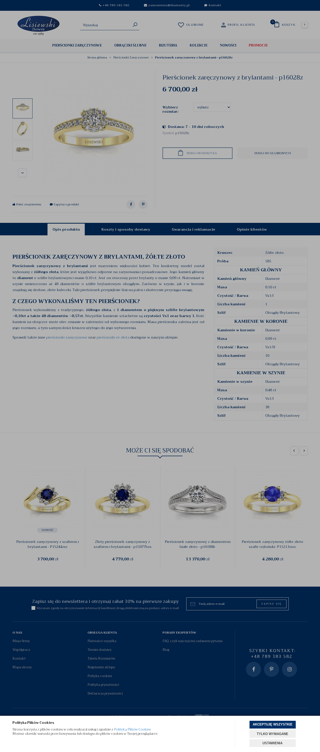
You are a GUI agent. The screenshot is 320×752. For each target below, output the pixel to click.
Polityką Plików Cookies (132, 729)
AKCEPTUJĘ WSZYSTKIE (272, 724)
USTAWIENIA (272, 743)
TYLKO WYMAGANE (272, 734)
